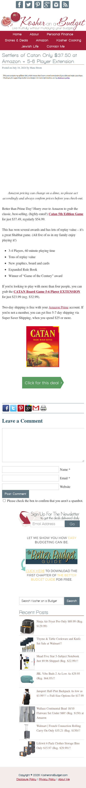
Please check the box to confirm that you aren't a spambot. (44, 500)
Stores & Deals (16, 40)
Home (17, 34)
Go (72, 524)
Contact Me (56, 46)
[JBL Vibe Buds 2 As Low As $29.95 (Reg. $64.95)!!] (28, 679)
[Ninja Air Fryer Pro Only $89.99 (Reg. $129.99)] (28, 627)
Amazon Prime (58, 307)
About (34, 34)
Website (65, 486)
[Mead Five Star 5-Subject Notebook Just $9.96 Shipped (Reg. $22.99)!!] (28, 662)
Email (64, 478)
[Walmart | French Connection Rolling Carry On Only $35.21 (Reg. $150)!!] (28, 732)
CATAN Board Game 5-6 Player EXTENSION (47, 291)
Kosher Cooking (69, 40)
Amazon (42, 40)
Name (64, 469)
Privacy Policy (47, 779)
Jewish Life (30, 46)
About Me (64, 779)
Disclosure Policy (26, 779)
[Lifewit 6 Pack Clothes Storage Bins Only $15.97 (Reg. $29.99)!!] (28, 749)
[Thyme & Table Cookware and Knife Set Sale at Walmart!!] (28, 644)
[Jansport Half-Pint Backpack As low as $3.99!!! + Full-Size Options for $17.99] (28, 697)
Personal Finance (60, 34)
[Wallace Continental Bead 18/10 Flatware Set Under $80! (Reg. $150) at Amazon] (28, 714)
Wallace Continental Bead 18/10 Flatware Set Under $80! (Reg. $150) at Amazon (60, 713)
